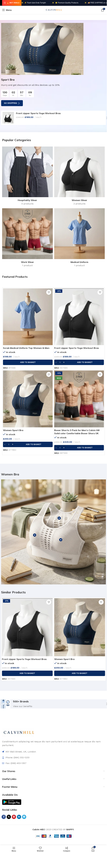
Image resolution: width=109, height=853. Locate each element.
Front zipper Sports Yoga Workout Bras (38, 113)
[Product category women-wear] (79, 177)
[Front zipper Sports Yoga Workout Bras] (8, 117)
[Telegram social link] (24, 817)
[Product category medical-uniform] (79, 238)
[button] (28, 362)
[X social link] (9, 817)
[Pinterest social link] (14, 817)
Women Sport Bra (13, 430)
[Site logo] (53, 9)
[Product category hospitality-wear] (27, 177)
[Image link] (18, 732)
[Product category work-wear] (27, 238)
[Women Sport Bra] (28, 398)
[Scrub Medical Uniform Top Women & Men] (28, 316)
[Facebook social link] (4, 817)
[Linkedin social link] (19, 817)
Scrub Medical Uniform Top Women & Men (26, 348)
